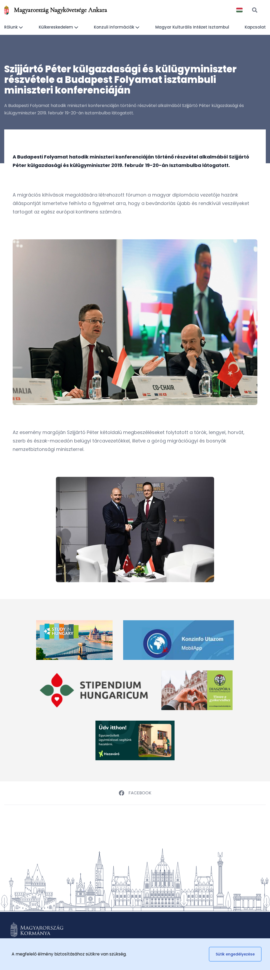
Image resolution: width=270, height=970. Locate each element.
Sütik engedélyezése (235, 954)
